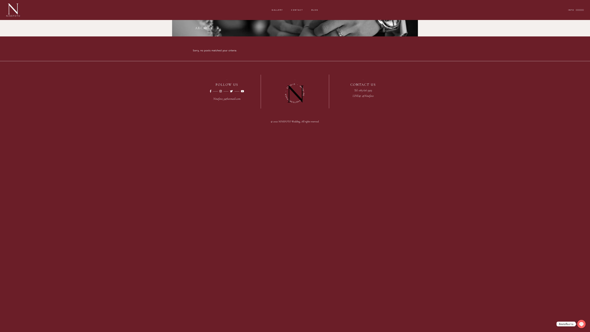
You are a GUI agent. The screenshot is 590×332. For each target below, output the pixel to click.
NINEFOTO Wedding (289, 121)
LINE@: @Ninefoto (363, 96)
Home (389, 28)
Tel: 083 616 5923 (363, 90)
